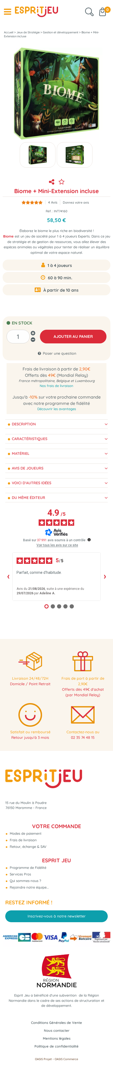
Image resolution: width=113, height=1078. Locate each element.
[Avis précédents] (8, 576)
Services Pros (20, 874)
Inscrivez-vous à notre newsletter (57, 916)
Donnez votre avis (76, 202)
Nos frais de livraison (56, 386)
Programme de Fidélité (27, 867)
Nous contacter (56, 1030)
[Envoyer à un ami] (51, 181)
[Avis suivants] (105, 576)
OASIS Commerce (66, 1059)
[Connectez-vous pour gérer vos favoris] (61, 181)
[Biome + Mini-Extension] (38, 155)
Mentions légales (56, 1038)
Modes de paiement (25, 833)
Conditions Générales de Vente (56, 1022)
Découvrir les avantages (56, 409)
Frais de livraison (23, 840)
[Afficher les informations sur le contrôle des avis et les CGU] (89, 540)
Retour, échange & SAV (28, 846)
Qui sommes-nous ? (25, 881)
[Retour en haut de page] (102, 1062)
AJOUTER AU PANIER (73, 336)
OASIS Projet (43, 1059)
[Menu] (7, 12)
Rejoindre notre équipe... (29, 887)
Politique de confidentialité (56, 1046)
